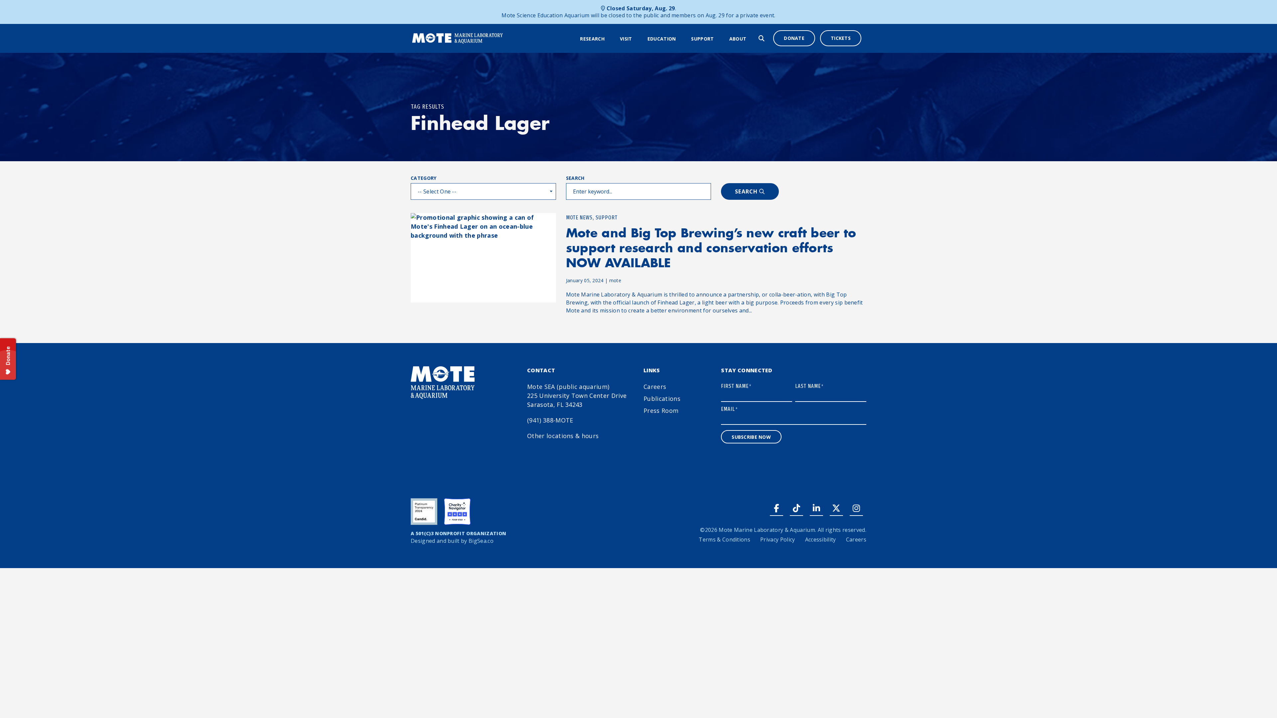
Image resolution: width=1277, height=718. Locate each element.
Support (702, 39)
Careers (654, 387)
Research (592, 39)
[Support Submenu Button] (718, 39)
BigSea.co (481, 540)
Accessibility (820, 539)
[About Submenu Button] (750, 39)
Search (575, 178)
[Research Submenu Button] (609, 39)
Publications (661, 399)
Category (424, 178)
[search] (762, 38)
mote (615, 280)
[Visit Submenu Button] (636, 39)
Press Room (660, 411)
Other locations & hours (563, 436)
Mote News (579, 217)
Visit (626, 39)
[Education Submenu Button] (680, 39)
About (738, 39)
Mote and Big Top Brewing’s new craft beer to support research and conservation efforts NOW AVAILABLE (711, 248)
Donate (794, 38)
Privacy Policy (777, 539)
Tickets (841, 38)
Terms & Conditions (724, 539)
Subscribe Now (751, 437)
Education (661, 39)
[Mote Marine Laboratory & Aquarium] (457, 38)
